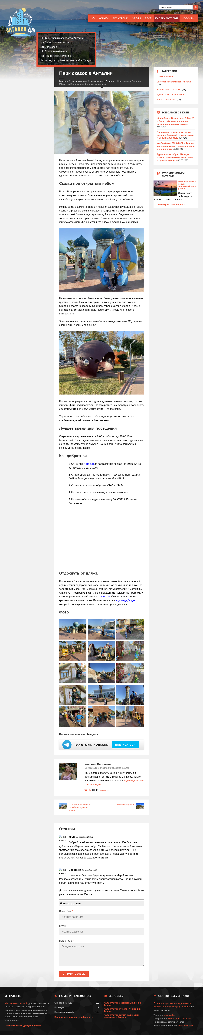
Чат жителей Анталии (179, 1018)
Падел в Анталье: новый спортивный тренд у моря (187, 184)
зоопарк (105, 596)
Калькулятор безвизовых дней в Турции (68, 60)
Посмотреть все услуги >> (171, 204)
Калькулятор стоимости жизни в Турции (122, 1010)
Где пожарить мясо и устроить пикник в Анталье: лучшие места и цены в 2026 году (175, 135)
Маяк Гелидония (125, 804)
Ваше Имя (66, 911)
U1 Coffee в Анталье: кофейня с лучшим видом (79, 807)
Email (63, 926)
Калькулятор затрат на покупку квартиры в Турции (121, 1016)
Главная (63, 81)
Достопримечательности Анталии (174, 81)
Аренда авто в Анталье (58, 42)
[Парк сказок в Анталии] (73, 629)
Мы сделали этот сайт (16, 1003)
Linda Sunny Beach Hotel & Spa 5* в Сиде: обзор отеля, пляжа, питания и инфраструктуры (175, 121)
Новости (188, 18)
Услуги (104, 18)
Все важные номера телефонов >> (73, 1017)
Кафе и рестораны (166, 99)
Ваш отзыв (66, 940)
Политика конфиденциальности (23, 1025)
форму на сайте (181, 1006)
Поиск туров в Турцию (58, 55)
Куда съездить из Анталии (170, 94)
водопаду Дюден (125, 600)
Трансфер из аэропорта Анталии (64, 38)
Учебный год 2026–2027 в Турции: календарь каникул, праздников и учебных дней (176, 146)
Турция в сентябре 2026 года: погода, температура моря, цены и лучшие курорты (175, 157)
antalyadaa (169, 1015)
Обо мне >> (104, 790)
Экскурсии (120, 18)
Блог (148, 18)
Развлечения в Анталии (102, 81)
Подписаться (125, 744)
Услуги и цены (185, 1025)
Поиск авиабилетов (56, 51)
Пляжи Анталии (165, 76)
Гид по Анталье (166, 18)
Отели (136, 18)
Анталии (89, 464)
